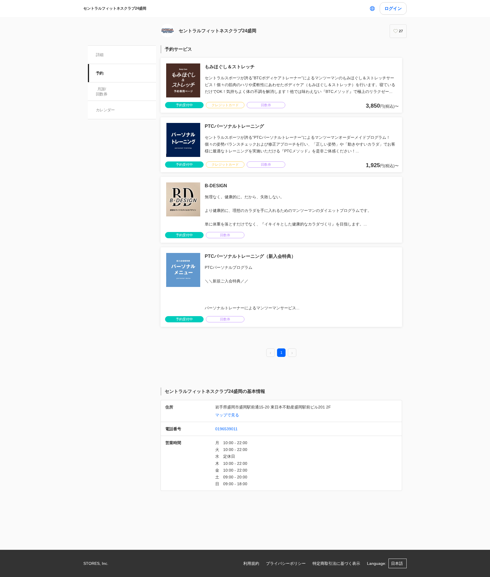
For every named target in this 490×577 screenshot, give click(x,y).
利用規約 (251, 563)
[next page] (292, 353)
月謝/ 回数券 (101, 91)
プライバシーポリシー (286, 563)
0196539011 (226, 429)
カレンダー (105, 110)
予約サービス (178, 49)
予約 (100, 73)
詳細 (100, 54)
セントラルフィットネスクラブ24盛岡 (114, 8)
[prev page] (270, 353)
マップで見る (227, 415)
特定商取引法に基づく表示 (336, 563)
